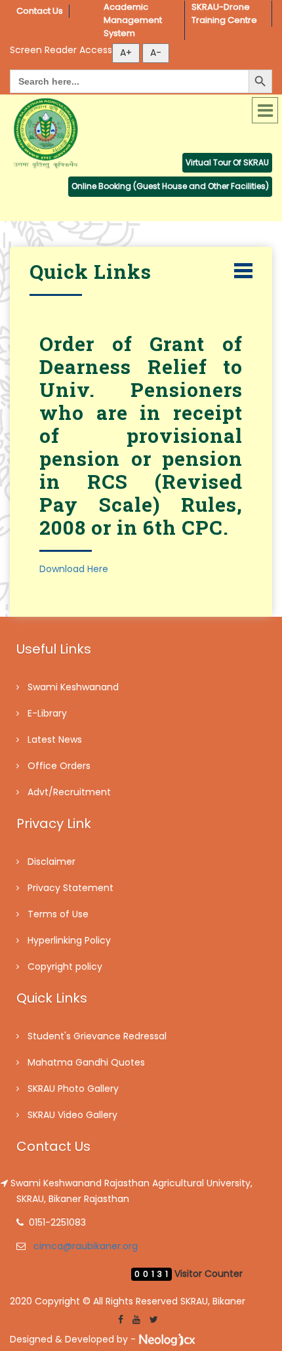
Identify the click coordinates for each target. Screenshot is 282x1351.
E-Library (47, 713)
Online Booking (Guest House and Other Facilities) (170, 186)
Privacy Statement (70, 887)
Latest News (55, 739)
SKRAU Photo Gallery (73, 1088)
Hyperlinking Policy (69, 940)
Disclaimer (51, 861)
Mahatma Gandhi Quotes (86, 1062)
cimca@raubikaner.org (85, 1246)
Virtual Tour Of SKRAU (227, 162)
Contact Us (39, 11)
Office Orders (59, 765)
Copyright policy (65, 966)
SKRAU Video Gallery (72, 1114)
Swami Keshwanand (73, 687)
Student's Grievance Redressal (97, 1036)
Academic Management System (134, 20)
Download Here (73, 568)
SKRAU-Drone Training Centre (224, 13)
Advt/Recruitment (69, 792)
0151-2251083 (57, 1222)
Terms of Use (58, 914)
